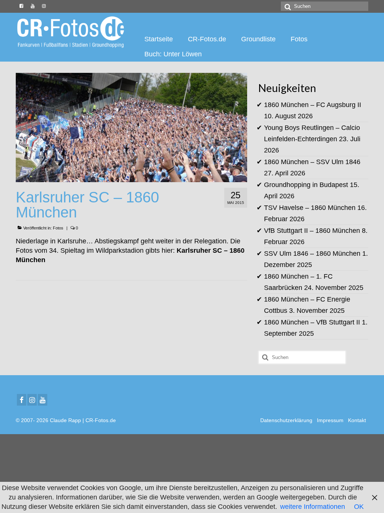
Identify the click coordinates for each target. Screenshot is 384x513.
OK (359, 506)
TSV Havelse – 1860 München (310, 207)
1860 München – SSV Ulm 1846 (312, 162)
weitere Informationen (312, 506)
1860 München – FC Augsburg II (312, 105)
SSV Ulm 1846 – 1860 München (312, 253)
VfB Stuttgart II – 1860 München (312, 230)
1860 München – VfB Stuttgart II (312, 322)
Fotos (58, 228)
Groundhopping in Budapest (306, 185)
